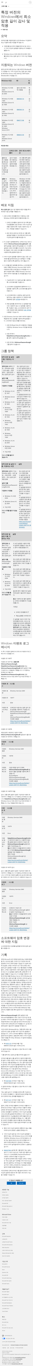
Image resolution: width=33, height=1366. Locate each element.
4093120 (8, 1043)
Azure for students (6, 1256)
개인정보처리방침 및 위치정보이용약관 (18, 1345)
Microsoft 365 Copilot (6, 1280)
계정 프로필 (4, 1217)
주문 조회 (4, 1228)
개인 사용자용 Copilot (7, 1200)
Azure (3, 1269)
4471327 (8, 1100)
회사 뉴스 (4, 1325)
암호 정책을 (27, 310)
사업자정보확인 (19, 1359)
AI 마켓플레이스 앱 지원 (7, 1297)
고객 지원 (4, 6)
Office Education (5, 1247)
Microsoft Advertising (6, 1278)
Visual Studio (5, 1311)
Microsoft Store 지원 (6, 1222)
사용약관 (4, 1347)
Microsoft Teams (5, 1283)
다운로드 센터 (5, 1219)
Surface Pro (4, 1192)
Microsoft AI (4, 1264)
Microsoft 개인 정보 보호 (7, 1327)
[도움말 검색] (6, 2)
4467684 (8, 1081)
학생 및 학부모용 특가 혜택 (8, 1253)
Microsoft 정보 (5, 1322)
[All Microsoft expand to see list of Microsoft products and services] (2, 2)
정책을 (18, 299)
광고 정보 (12, 1347)
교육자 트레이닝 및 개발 (7, 1250)
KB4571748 (20, 120)
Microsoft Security (6, 1266)
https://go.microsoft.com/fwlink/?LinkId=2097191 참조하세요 (25, 524)
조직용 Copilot (5, 1197)
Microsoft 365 (5, 1203)
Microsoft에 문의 (5, 1345)
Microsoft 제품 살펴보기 (7, 1206)
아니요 (21, 1183)
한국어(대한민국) (8, 1335)
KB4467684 (7, 1150)
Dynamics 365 (5, 1272)
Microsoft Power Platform (7, 1305)
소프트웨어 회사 (5, 1308)
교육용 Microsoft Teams (7, 1242)
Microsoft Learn (5, 1294)
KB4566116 (20, 99)
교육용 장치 (4, 1239)
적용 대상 (5, 29)
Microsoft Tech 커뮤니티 (7, 1300)
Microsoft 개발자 (5, 1291)
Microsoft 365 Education (7, 1244)
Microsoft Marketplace (7, 1303)
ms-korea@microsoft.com (20, 1357)
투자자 (3, 1330)
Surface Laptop (5, 1195)
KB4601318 (20, 135)
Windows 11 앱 (5, 1209)
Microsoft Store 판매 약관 (17, 1363)
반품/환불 (4, 1225)
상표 (8, 1347)
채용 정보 (4, 1319)
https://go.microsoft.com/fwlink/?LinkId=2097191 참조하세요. (19, 929)
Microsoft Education (6, 1236)
